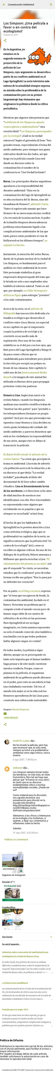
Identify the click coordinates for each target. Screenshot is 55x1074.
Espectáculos (11, 718)
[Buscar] (51, 4)
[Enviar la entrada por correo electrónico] (5, 715)
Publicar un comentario (16, 839)
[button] (5, 41)
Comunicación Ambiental (21, 4)
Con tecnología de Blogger (29, 1064)
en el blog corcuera (29, 591)
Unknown (18, 767)
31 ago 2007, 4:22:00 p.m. (25, 832)
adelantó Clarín (39, 204)
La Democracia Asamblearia (15, 983)
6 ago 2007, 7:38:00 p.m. (25, 759)
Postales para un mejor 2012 (15, 1009)
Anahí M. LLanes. (21, 740)
